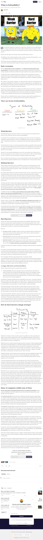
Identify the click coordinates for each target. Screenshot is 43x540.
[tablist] (6, 474)
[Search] (41, 488)
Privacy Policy (30, 520)
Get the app (27, 534)
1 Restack (13, 462)
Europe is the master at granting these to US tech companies (23, 243)
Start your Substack (18, 534)
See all (3, 512)
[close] (32, 499)
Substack (16, 537)
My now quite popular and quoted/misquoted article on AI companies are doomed (18, 390)
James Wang (6, 9)
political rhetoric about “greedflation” (13, 68)
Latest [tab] (5, 488)
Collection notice (29, 532)
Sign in (40, 1)
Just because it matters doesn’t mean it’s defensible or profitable (13, 492)
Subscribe (35, 1)
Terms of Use (27, 518)
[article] (21, 493)
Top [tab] (2, 488)
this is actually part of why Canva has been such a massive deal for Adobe (21, 188)
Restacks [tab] (8, 474)
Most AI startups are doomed (8, 491)
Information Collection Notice (21, 520)
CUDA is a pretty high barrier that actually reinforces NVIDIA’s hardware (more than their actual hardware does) (20, 192)
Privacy (20, 532)
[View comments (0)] (6, 13)
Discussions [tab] (9, 488)
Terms (24, 532)
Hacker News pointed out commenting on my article (27, 200)
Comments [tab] (4, 474)
